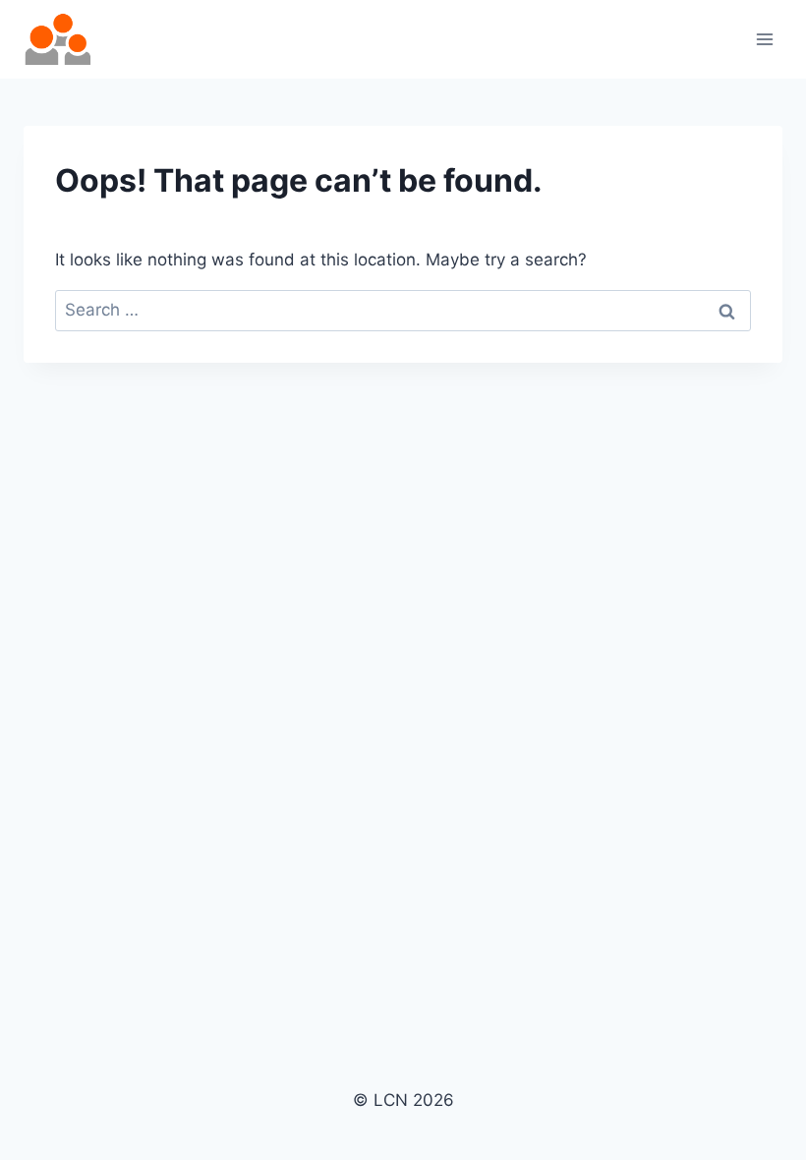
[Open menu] (764, 39)
